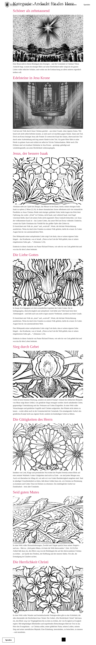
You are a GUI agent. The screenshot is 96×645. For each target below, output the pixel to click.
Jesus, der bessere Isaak (30, 153)
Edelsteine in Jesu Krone (31, 78)
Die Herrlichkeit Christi (30, 562)
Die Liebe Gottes (25, 255)
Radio (56, 5)
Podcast (44, 5)
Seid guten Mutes (26, 492)
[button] (64, 639)
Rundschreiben (71, 5)
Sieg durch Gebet (26, 347)
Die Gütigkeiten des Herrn (32, 419)
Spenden (87, 5)
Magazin (28, 5)
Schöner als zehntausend (31, 11)
